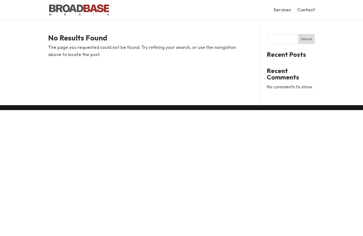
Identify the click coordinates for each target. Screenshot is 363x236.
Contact (306, 10)
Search (306, 39)
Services (282, 10)
